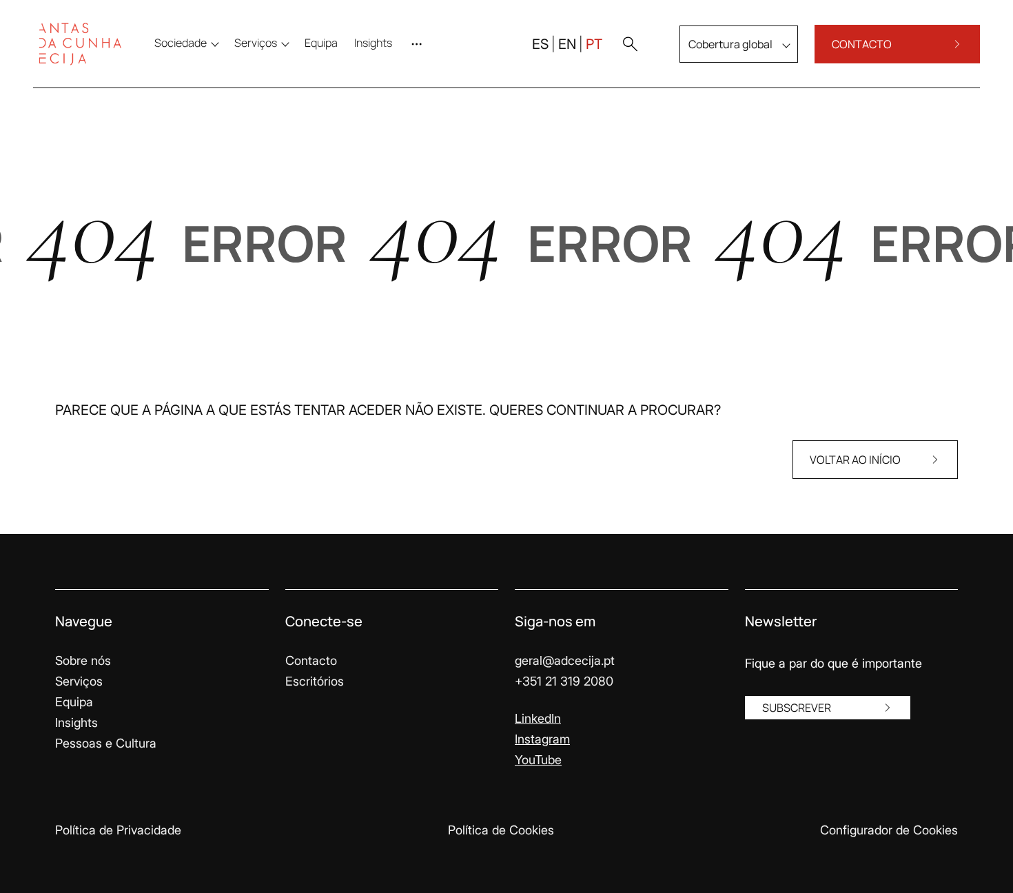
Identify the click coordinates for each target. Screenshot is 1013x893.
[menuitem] (321, 43)
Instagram (542, 739)
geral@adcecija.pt (565, 660)
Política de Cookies (501, 830)
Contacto (311, 660)
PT (594, 44)
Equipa (74, 702)
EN (567, 44)
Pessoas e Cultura (105, 743)
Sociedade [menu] (180, 43)
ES (540, 44)
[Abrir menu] (420, 44)
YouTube (538, 759)
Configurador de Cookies (889, 830)
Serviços (79, 681)
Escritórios (314, 681)
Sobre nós (83, 660)
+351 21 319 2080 (564, 681)
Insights (76, 722)
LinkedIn (538, 718)
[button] (630, 44)
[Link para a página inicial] (80, 44)
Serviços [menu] (255, 43)
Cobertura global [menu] (730, 44)
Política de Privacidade (118, 830)
